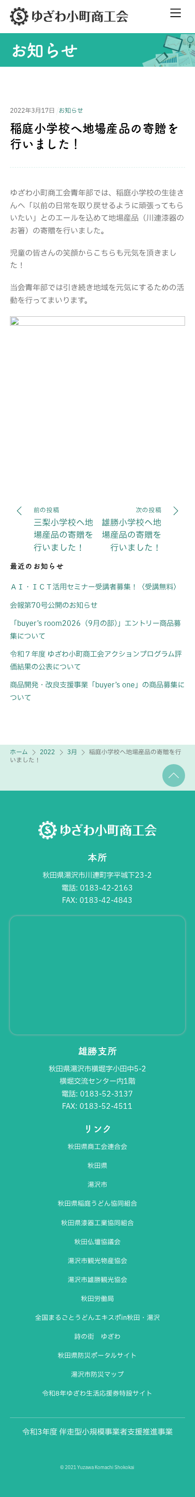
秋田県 (97, 1165)
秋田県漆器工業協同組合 (97, 1223)
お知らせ (44, 50)
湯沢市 (97, 1184)
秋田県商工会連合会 (97, 1146)
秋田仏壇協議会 (97, 1242)
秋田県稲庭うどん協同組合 (97, 1203)
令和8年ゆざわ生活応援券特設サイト (97, 1393)
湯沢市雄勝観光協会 (97, 1279)
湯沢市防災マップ (97, 1374)
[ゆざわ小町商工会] (69, 21)
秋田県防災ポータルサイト (97, 1355)
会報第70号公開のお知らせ (54, 605)
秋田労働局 (97, 1298)
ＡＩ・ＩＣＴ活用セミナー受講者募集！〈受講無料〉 (95, 586)
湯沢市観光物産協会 (97, 1260)
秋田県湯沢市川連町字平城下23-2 (97, 875)
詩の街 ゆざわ (97, 1336)
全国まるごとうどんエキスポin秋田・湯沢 (97, 1317)
